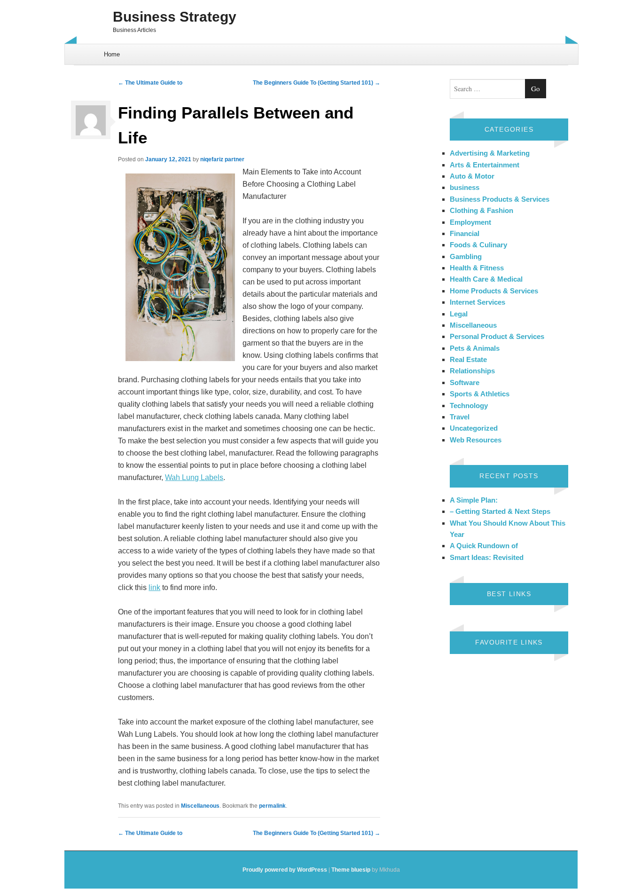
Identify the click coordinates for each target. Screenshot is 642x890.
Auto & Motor (472, 176)
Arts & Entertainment (484, 165)
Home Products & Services (494, 291)
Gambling (466, 256)
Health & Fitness (477, 268)
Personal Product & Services (497, 336)
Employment (470, 222)
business (464, 187)
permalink (272, 806)
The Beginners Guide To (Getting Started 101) (316, 82)
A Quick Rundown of (484, 546)
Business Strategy (174, 16)
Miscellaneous (200, 806)
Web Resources (475, 440)
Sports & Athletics (479, 394)
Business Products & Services (499, 199)
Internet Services (477, 302)
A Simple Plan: (474, 500)
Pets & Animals (475, 348)
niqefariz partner (222, 159)
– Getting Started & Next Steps (500, 511)
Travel (460, 417)
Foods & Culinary (478, 245)
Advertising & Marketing (490, 153)
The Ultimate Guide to (150, 82)
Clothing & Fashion (481, 210)
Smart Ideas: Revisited (487, 557)
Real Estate (468, 359)
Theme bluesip (350, 869)
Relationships (472, 371)
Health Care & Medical (486, 279)
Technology (469, 406)
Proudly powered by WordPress (285, 869)
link (154, 587)
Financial (464, 233)
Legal (459, 314)
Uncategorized (474, 428)
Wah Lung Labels (194, 477)
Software (464, 382)
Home (112, 54)
